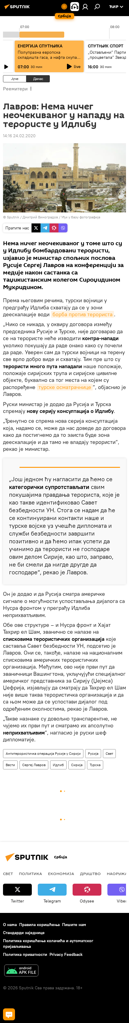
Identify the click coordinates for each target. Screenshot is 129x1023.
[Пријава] (85, 7)
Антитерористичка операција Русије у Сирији (43, 753)
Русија (93, 753)
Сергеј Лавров (34, 765)
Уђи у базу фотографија (80, 217)
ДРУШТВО (90, 873)
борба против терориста (82, 314)
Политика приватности (25, 954)
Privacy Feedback (66, 954)
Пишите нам (74, 924)
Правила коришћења (39, 924)
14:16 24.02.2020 (19, 135)
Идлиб (58, 765)
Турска (95, 765)
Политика (30, 873)
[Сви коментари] (9, 1014)
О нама (10, 924)
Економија (61, 873)
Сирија (76, 765)
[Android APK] (21, 971)
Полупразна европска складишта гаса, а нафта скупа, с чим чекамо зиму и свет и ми (48, 57)
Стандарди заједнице (24, 932)
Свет (109, 753)
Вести (10, 765)
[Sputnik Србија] (18, 9)
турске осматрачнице (64, 387)
